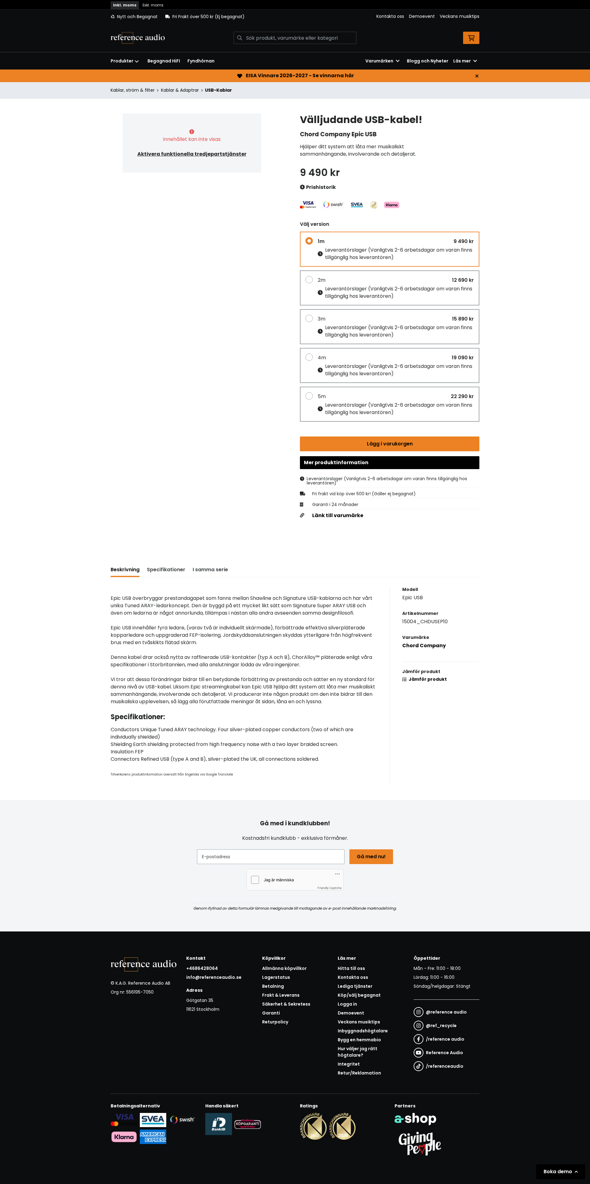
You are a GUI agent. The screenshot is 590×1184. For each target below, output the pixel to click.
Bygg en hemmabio (359, 1040)
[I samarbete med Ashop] (415, 1119)
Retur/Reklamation (359, 1073)
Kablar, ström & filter (133, 90)
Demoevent (422, 16)
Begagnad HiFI (164, 61)
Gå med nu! (371, 856)
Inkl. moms (124, 5)
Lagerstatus (276, 977)
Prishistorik (320, 187)
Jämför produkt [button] (427, 679)
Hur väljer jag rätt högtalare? (357, 1052)
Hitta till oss (351, 968)
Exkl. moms (153, 5)
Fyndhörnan (200, 61)
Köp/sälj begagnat (359, 995)
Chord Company (424, 645)
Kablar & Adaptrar (180, 90)
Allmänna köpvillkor (284, 968)
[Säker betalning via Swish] (182, 1119)
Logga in (347, 1004)
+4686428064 (202, 968)
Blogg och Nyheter (427, 61)
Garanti (271, 1013)
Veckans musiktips (459, 16)
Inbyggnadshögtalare (363, 1031)
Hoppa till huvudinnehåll (292, 8)
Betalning (273, 986)
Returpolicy (275, 1022)
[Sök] (240, 38)
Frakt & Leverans (281, 995)
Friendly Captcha (329, 888)
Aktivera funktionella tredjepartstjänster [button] (191, 153)
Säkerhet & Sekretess (286, 1004)
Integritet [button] (349, 1064)
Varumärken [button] (379, 61)
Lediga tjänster (355, 986)
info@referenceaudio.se (214, 977)
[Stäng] (477, 76)
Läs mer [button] (462, 61)
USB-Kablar (218, 90)
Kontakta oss (390, 16)
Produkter (122, 61)
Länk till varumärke (337, 515)
